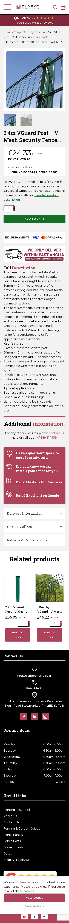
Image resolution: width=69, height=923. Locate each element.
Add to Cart (34, 218)
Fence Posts (12, 841)
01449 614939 (47, 437)
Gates (8, 853)
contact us (56, 433)
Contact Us (11, 822)
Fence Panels (13, 834)
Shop (17, 32)
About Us (10, 816)
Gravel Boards (13, 847)
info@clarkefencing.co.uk (35, 675)
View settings (34, 906)
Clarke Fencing (27, 7)
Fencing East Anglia (17, 810)
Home (7, 32)
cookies (20, 882)
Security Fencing (34, 32)
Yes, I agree (34, 897)
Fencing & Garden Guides (22, 828)
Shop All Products (16, 859)
